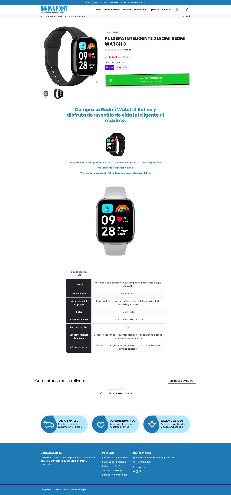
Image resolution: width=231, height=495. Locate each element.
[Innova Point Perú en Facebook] (134, 471)
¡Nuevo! (155, 9)
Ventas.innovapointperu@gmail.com (153, 457)
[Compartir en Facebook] (187, 16)
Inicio (98, 9)
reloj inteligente (112, 32)
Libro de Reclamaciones (114, 474)
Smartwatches (112, 9)
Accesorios (141, 9)
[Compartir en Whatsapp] (189, 16)
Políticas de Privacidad (114, 461)
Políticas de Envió (111, 466)
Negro (109, 67)
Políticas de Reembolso (114, 457)
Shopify (83, 490)
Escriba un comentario (182, 380)
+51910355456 (142, 461)
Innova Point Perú (62, 490)
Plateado (122, 67)
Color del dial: (115, 62)
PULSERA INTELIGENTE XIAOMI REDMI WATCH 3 (65, 16)
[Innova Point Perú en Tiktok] (140, 471)
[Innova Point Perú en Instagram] (137, 471)
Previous (44, 56)
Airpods (127, 9)
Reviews (166, 9)
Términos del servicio (113, 470)
